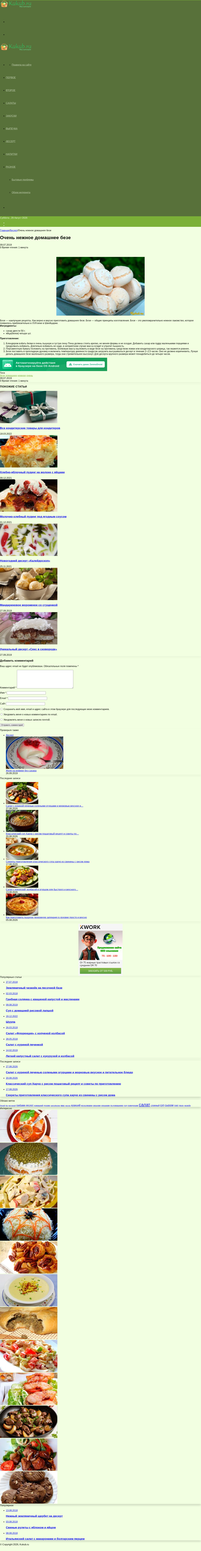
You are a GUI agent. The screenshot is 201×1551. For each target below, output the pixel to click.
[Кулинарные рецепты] (15, 6)
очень (29, 375)
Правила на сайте (21, 65)
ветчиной (12, 1105)
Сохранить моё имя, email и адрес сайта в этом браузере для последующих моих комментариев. (56, 709)
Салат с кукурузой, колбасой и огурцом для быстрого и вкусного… (42, 889)
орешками (105, 1105)
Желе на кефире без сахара (21, 770)
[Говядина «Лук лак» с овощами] (28, 1470)
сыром (169, 1105)
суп (162, 1105)
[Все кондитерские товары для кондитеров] (28, 422)
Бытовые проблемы (23, 179)
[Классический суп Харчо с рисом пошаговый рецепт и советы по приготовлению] (22, 831)
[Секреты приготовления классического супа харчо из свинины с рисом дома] (22, 859)
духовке (47, 1106)
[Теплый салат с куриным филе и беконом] (28, 1404)
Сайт (2, 703)
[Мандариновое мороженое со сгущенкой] (28, 599)
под (125, 1106)
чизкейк (187, 1106)
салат (144, 1104)
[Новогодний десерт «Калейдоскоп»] (28, 555)
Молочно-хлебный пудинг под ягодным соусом (33, 516)
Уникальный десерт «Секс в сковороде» (28, 649)
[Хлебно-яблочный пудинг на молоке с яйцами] (28, 466)
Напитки (11, 154)
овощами (97, 1105)
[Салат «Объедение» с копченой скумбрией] (28, 1174)
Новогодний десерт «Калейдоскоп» (25, 560)
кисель (67, 1105)
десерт (29, 1105)
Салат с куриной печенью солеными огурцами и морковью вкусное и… (44, 806)
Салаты (11, 103)
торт (176, 1105)
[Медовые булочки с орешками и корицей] (28, 1272)
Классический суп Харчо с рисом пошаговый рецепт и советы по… (42, 834)
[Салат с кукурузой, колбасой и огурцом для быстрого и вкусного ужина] (22, 887)
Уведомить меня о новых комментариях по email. (30, 714)
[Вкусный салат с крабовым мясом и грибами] (28, 1207)
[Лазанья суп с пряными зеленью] (28, 1141)
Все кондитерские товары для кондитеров (30, 428)
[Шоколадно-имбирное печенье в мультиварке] (28, 1503)
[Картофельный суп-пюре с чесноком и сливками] (28, 1305)
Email (4, 698)
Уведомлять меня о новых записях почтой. (27, 719)
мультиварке (86, 1106)
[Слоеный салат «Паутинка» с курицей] (28, 1240)
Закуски (11, 116)
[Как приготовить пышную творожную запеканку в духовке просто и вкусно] (22, 914)
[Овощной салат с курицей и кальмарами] (28, 1371)
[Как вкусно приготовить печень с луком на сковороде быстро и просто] (28, 1437)
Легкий (2, 1105)
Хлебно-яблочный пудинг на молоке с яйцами (32, 472)
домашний (38, 1106)
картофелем (55, 1105)
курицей (75, 1105)
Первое (11, 77)
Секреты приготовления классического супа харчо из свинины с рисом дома (47, 861)
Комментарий (8, 687)
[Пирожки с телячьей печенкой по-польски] (28, 1338)
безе (2, 375)
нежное (22, 375)
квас (63, 1105)
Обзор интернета (21, 192)
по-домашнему (116, 1105)
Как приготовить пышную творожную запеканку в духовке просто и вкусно (46, 917)
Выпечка (12, 128)
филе (181, 1106)
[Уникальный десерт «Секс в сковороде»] (28, 643)
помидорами (133, 1105)
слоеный (155, 1105)
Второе (10, 90)
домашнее (11, 375)
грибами (20, 1105)
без (7, 1105)
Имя (3, 693)
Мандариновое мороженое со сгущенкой (29, 605)
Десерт (10, 141)
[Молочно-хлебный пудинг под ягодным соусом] (28, 511)
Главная (4, 230)
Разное (11, 167)
